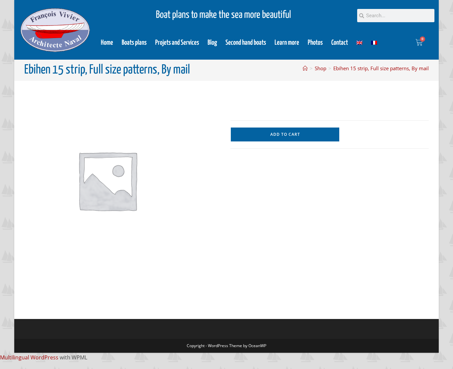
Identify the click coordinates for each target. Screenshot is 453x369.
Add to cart (285, 134)
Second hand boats (246, 42)
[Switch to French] (374, 43)
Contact (339, 42)
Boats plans (134, 42)
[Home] (305, 68)
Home (107, 42)
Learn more (287, 42)
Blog (212, 42)
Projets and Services (177, 42)
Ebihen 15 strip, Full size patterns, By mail (381, 68)
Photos (315, 42)
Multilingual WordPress (29, 357)
